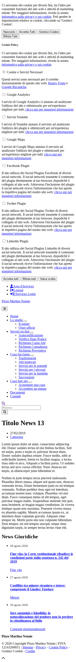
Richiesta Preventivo (32, 350)
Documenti (17, 392)
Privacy (41, 647)
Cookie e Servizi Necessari (25, 72)
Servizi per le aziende (33, 366)
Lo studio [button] (17, 320)
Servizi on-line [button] (20, 331)
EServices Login (25, 294)
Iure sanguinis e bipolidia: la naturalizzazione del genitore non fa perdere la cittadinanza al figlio (41, 616)
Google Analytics (18, 94)
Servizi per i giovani (32, 369)
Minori (14, 597)
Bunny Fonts (56, 83)
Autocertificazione (31, 335)
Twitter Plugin (16, 203)
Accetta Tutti (27, 31)
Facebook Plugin (18, 166)
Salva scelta (47, 278)
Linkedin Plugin (17, 241)
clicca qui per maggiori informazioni (49, 109)
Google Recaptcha (14, 87)
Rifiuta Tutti (10, 36)
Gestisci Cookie (49, 31)
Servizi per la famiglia (33, 373)
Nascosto (9, 31)
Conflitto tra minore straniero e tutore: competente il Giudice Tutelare (37, 587)
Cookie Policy (58, 647)
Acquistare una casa (32, 385)
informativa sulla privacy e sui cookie (26, 16)
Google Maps (16, 139)
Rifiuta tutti (29, 278)
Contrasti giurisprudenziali (27, 629)
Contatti (15, 396)
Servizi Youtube (17, 117)
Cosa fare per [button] (19, 381)
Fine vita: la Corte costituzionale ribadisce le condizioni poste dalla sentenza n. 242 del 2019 (41, 557)
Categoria (16, 437)
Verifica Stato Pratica (32, 339)
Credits (30, 651)
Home (14, 316)
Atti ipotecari (27, 362)
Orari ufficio (27, 327)
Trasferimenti (27, 358)
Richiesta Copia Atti (32, 343)
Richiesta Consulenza (33, 346)
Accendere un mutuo (32, 388)
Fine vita (16, 570)
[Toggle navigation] (5, 309)
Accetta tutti (10, 278)
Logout (18, 290)
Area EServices (23, 286)
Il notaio (24, 324)
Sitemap (27, 647)
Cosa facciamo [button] (20, 354)
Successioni (26, 377)
